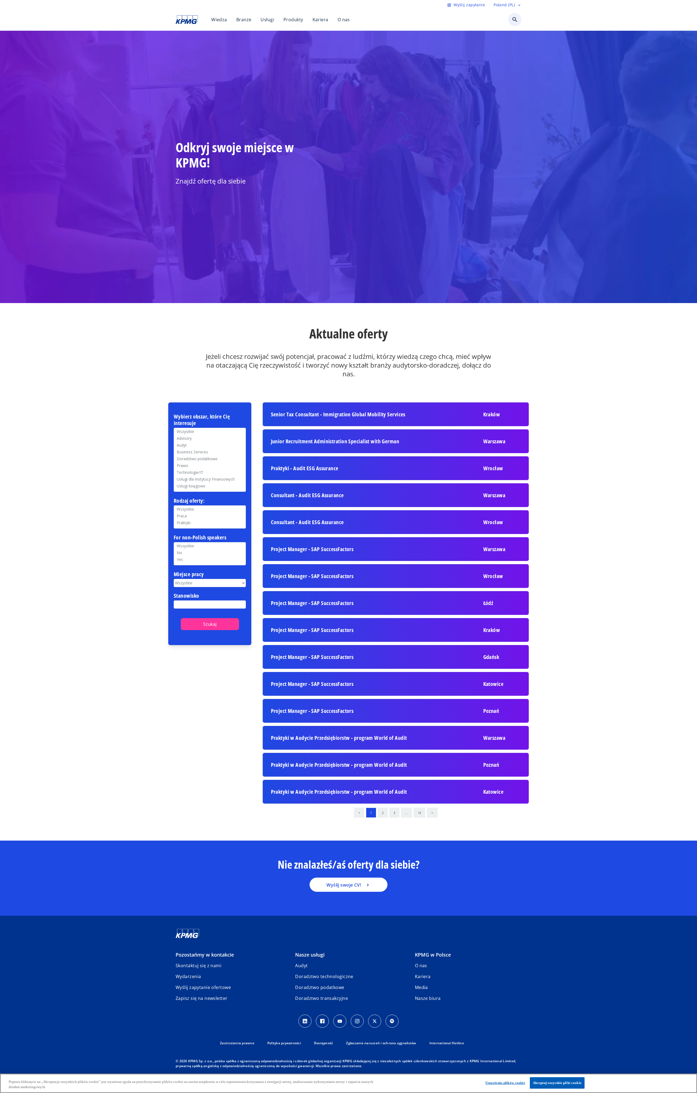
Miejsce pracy (189, 574)
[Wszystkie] (210, 545)
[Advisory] (210, 438)
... (406, 813)
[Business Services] (210, 451)
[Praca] (210, 515)
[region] (348, 1083)
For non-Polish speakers (200, 537)
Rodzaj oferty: (189, 500)
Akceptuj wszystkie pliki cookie (557, 1083)
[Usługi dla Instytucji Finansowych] (210, 479)
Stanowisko (186, 596)
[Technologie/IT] (210, 472)
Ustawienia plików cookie (505, 1083)
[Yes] (210, 559)
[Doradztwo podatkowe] (210, 458)
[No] (210, 552)
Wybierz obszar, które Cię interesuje (202, 420)
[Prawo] (210, 465)
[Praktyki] (210, 522)
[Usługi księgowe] (210, 486)
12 (419, 813)
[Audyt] (210, 445)
